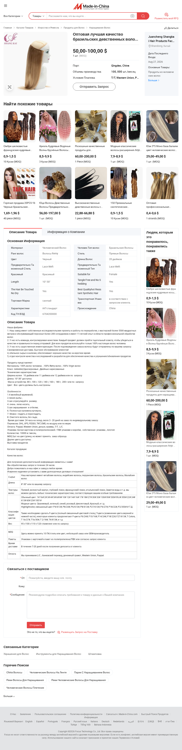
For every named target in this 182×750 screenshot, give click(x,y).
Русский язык (80, 721)
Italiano (94, 721)
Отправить (36, 625)
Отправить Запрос (94, 86)
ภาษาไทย (170, 721)
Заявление (25, 714)
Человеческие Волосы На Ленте (48, 672)
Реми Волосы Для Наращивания (25, 680)
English (29, 721)
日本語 (151, 721)
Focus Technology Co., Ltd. (88, 731)
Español (40, 721)
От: (22, 577)
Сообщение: (17, 594)
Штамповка (94, 653)
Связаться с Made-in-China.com (122, 714)
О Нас (13, 714)
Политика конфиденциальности (86, 714)
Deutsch (105, 721)
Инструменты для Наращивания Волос (58, 653)
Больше (152, 80)
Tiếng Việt (85, 724)
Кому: (22, 586)
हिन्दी (160, 721)
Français (65, 721)
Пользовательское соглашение (50, 714)
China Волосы (14, 672)
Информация (91, 717)
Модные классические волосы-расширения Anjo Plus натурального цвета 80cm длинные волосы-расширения (161, 443)
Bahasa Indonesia (102, 724)
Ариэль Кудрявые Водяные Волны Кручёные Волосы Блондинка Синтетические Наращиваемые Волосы (161, 341)
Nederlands (118, 721)
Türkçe (74, 724)
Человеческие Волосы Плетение (25, 687)
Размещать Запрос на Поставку (77, 632)
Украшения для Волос (16, 653)
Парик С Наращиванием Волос (92, 672)
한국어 (141, 721)
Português (53, 721)
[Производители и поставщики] (91, 6)
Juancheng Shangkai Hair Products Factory (161, 41)
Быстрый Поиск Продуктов (154, 714)
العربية (131, 721)
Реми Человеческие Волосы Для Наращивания (78, 680)
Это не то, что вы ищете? (41, 632)
